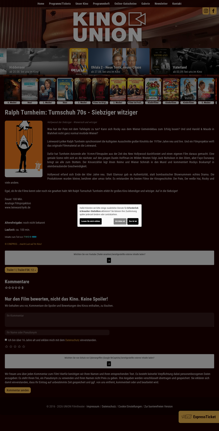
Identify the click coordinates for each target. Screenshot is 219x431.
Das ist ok (133, 221)
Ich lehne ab (120, 221)
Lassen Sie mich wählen (90, 221)
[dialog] (109, 215)
